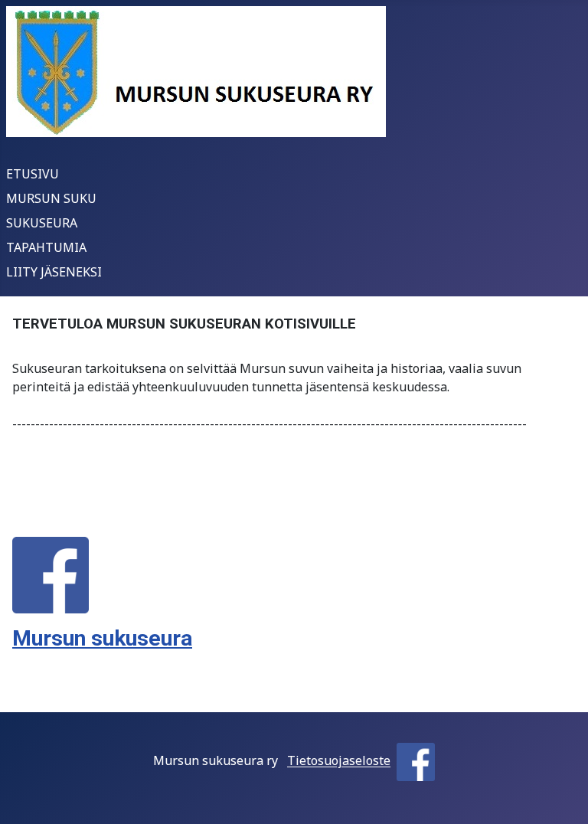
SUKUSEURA (41, 222)
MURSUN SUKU (51, 198)
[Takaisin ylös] (561, 796)
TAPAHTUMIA (46, 247)
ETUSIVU (32, 173)
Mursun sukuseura (102, 638)
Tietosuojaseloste (338, 761)
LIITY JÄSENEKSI (54, 271)
